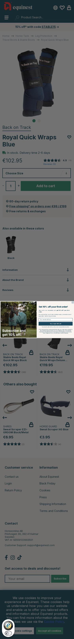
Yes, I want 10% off (55, 323)
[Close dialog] (72, 302)
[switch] (8, 633)
